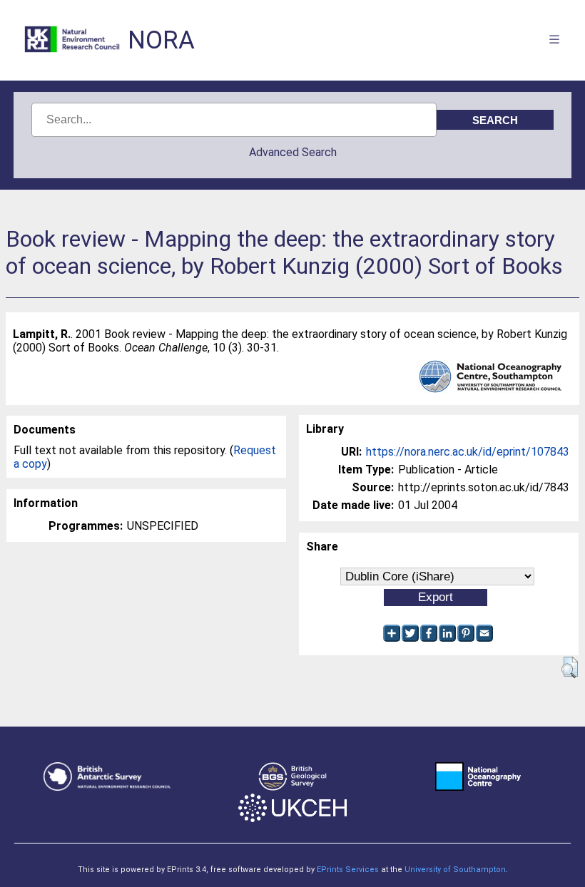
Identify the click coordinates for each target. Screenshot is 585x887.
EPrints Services (348, 869)
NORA (161, 40)
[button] (569, 667)
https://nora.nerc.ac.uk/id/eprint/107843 (467, 451)
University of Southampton (455, 869)
